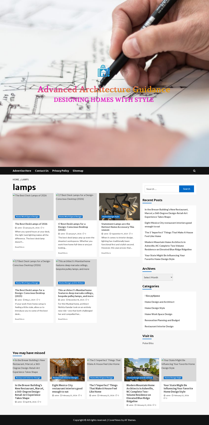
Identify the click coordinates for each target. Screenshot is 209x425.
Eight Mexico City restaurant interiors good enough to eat (168, 224)
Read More (19, 247)
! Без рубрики (152, 295)
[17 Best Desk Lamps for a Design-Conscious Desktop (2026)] (76, 206)
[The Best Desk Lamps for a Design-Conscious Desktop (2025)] (33, 272)
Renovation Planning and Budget (162, 320)
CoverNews (114, 419)
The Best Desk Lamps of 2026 (31, 224)
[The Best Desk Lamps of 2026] (33, 206)
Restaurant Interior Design (159, 326)
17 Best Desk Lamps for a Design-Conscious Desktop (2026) (73, 227)
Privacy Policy (60, 170)
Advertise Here (22, 170)
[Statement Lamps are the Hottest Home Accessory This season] (119, 206)
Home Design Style (110, 217)
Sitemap (78, 170)
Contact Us (42, 170)
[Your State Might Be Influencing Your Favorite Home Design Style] (178, 369)
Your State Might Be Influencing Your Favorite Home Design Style (165, 257)
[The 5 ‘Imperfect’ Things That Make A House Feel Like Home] (104, 369)
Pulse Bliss (148, 343)
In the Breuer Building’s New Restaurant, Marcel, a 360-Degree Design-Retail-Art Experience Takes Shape (166, 213)
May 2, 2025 (30, 300)
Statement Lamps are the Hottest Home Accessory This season (117, 227)
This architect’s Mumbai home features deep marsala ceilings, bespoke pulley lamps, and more (75, 293)
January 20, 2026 (32, 228)
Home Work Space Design (27, 217)
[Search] (194, 170)
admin (19, 228)
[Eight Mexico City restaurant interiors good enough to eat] (67, 369)
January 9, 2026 (75, 234)
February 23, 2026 (69, 395)
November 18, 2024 (76, 300)
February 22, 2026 (181, 395)
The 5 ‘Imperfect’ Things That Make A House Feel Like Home (169, 234)
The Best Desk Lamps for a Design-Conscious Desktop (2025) (30, 293)
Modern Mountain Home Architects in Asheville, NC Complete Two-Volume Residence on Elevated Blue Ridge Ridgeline (168, 246)
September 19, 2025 (120, 234)
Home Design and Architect (71, 283)
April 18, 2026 (31, 402)
